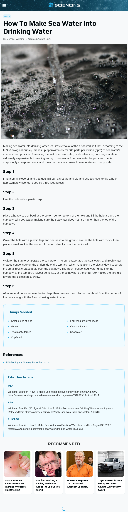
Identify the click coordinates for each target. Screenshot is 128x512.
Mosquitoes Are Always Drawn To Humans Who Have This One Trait (15, 485)
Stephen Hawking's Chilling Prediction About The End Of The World (48, 485)
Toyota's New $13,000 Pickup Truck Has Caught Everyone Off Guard (110, 485)
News (7, 16)
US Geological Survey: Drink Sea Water (28, 362)
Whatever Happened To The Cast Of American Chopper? (78, 483)
